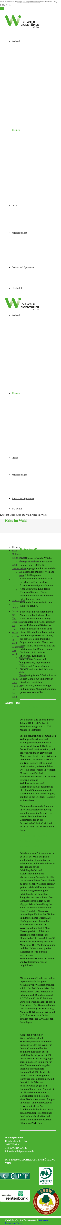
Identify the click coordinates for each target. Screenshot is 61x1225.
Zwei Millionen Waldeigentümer (19, 554)
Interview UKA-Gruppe (23, 672)
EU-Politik (17, 288)
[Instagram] (1, 8)
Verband (16, 41)
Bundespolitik (18, 600)
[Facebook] (0, 8)
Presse (15, 205)
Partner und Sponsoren (23, 267)
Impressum (43, 1220)
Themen (16, 130)
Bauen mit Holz (15, 615)
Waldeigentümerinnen (29, 561)
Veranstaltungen (19, 233)
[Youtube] (2, 8)
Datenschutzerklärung (14, 1223)
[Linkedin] (3, 8)
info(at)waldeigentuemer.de (28, 2)
